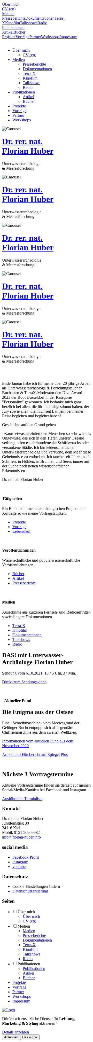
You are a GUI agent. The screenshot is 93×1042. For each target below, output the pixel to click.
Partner (35, 37)
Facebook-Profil (25, 857)
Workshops (50, 37)
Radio (42, 23)
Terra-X (29, 73)
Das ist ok (29, 1037)
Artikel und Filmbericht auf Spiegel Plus (35, 754)
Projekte (9, 37)
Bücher (19, 32)
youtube (19, 866)
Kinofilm (12, 23)
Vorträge (22, 37)
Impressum (68, 37)
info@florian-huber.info (21, 837)
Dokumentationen (40, 18)
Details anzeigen (15, 1032)
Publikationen (13, 27)
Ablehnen (11, 1037)
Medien (8, 13)
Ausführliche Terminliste (22, 798)
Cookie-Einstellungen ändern (36, 886)
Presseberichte (13, 18)
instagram (20, 862)
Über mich (10, 4)
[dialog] (46, 1028)
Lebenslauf (21, 531)
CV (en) (9, 9)
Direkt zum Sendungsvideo (24, 682)
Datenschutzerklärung (30, 891)
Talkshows (28, 23)
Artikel (7, 32)
